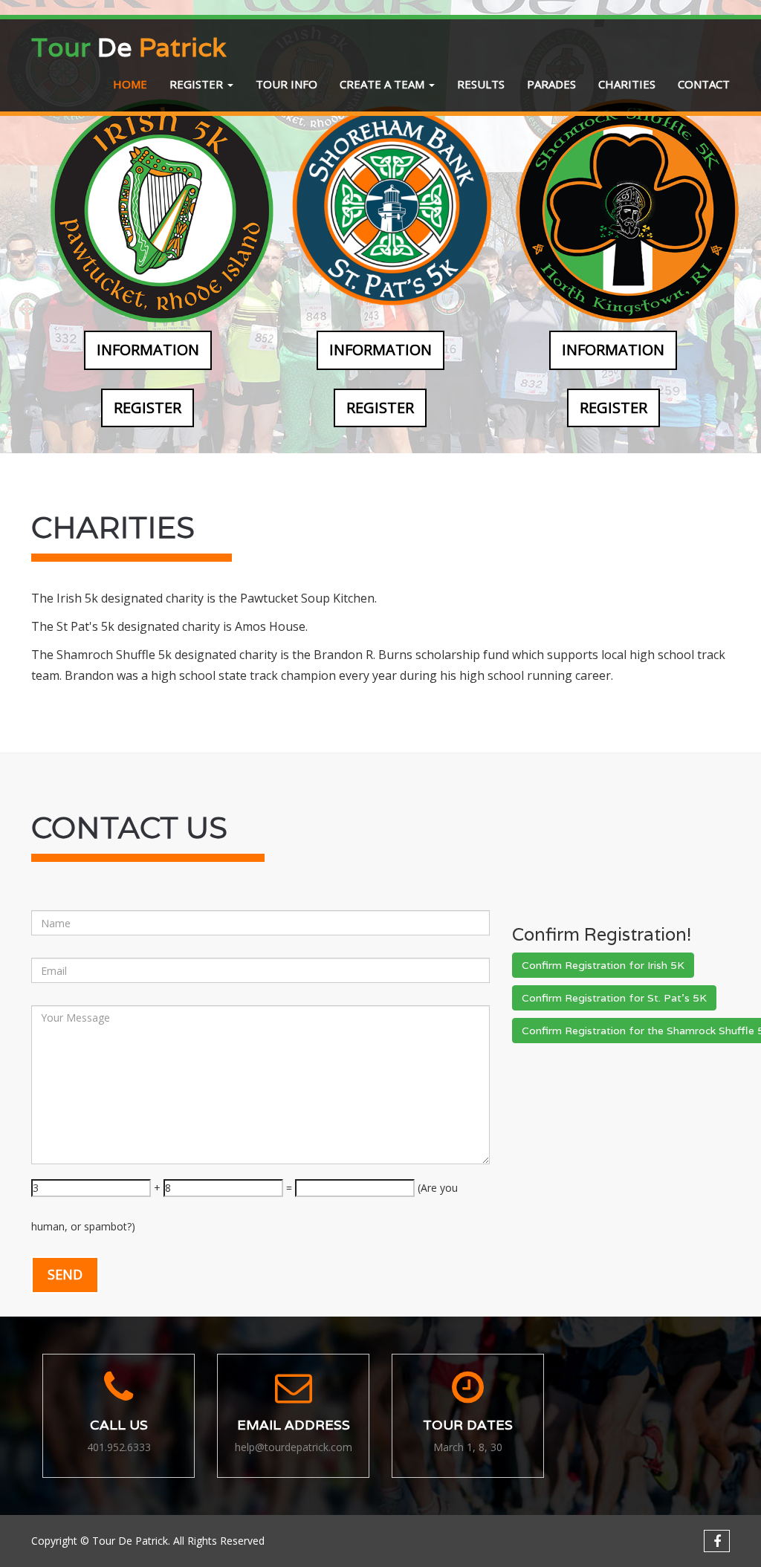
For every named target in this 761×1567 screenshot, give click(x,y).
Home (130, 84)
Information (148, 350)
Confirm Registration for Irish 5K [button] (603, 965)
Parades (551, 84)
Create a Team (383, 84)
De (128, 47)
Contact (704, 84)
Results (481, 84)
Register (197, 84)
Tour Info (286, 84)
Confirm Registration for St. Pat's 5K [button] (614, 998)
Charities (626, 84)
